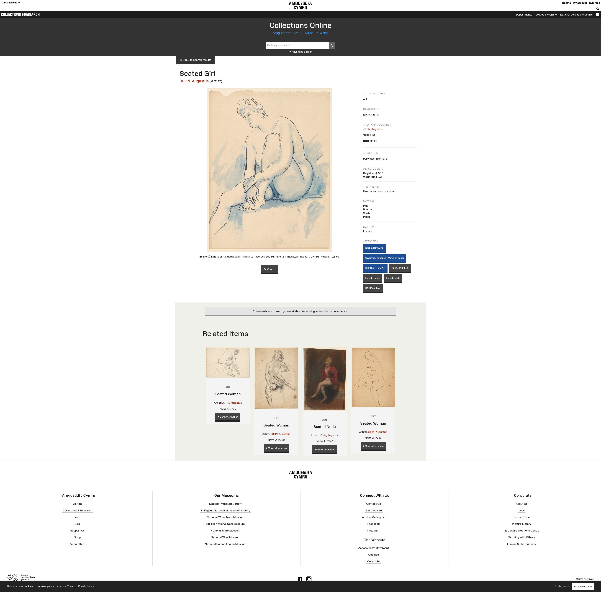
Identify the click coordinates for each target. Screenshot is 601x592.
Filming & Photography (521, 543)
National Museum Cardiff (225, 503)
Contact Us (373, 503)
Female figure (372, 278)
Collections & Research (20, 14)
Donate (566, 2)
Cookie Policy (86, 586)
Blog (77, 523)
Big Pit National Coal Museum (225, 523)
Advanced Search (301, 51)
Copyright (373, 561)
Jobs (522, 510)
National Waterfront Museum (225, 517)
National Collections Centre (576, 14)
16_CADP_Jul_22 (399, 268)
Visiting (77, 503)
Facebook (373, 523)
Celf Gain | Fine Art (375, 268)
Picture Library (521, 523)
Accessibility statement (373, 548)
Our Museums (10, 2)
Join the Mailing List (373, 517)
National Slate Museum (225, 530)
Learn (77, 517)
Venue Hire (77, 543)
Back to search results (196, 59)
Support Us (77, 530)
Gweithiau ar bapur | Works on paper (384, 258)
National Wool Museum (225, 537)
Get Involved (373, 510)
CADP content (373, 288)
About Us (521, 503)
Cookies (373, 554)
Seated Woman (228, 394)
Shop (77, 537)
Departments (524, 14)
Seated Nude (325, 426)
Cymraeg (594, 2)
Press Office (522, 517)
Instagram (373, 530)
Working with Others (521, 537)
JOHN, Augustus (194, 81)
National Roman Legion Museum (225, 543)
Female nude (393, 278)
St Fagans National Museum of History (225, 510)
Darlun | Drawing (374, 248)
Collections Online (546, 14)
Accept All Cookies (583, 586)
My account (580, 2)
